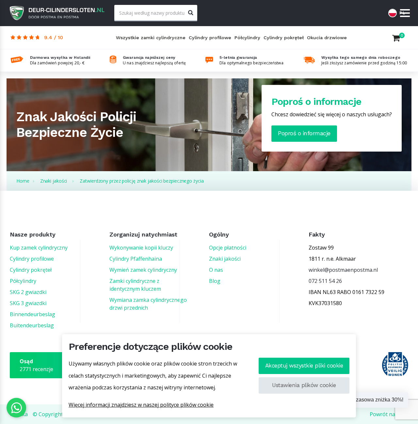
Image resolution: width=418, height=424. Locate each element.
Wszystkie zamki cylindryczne (150, 37)
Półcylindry (247, 37)
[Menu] (405, 13)
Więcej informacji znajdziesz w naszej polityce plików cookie (141, 404)
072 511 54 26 (325, 281)
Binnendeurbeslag (32, 314)
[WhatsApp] (16, 407)
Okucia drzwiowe (327, 37)
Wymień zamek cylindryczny (143, 269)
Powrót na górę (389, 414)
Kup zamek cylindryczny (39, 247)
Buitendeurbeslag (32, 325)
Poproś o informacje (304, 133)
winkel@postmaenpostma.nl (343, 269)
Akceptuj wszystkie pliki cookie (304, 365)
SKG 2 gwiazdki (28, 292)
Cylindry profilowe (210, 37)
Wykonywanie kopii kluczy (141, 247)
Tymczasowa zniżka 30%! (373, 399)
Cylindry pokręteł (284, 37)
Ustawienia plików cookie (304, 385)
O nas (216, 269)
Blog (214, 281)
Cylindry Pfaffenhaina (135, 258)
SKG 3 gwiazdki (28, 303)
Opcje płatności (227, 247)
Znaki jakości (225, 258)
